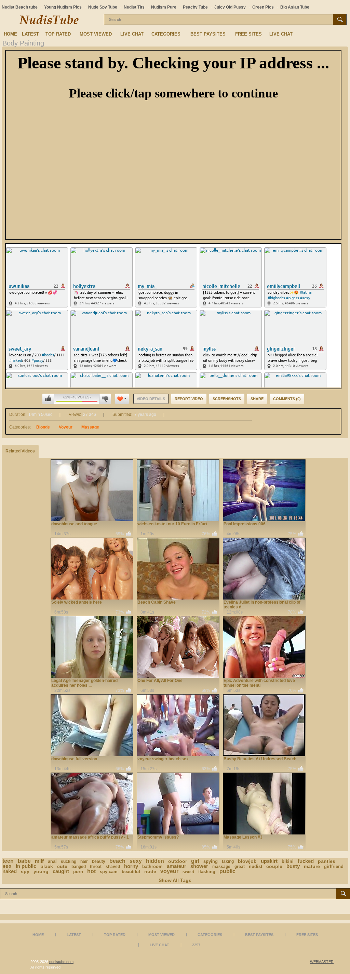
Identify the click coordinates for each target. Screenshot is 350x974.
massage (221, 866)
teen (8, 861)
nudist (255, 866)
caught (61, 871)
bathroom (152, 866)
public (227, 871)
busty (293, 866)
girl (195, 861)
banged (78, 866)
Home (10, 34)
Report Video (189, 399)
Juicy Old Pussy (230, 7)
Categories (165, 34)
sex (7, 866)
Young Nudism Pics (63, 7)
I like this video (48, 399)
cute (62, 866)
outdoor (177, 861)
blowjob (247, 861)
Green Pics (263, 7)
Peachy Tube (195, 7)
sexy (136, 861)
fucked (306, 861)
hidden (155, 861)
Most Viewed (96, 34)
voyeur (169, 871)
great (239, 866)
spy (25, 871)
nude (150, 871)
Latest (30, 34)
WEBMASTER (322, 962)
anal (52, 861)
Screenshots (227, 399)
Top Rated (58, 34)
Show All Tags (175, 880)
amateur (176, 866)
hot (91, 871)
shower (199, 866)
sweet (188, 871)
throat (96, 866)
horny (131, 866)
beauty (98, 861)
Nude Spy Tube (102, 7)
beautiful (131, 871)
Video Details (151, 399)
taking (228, 861)
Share (257, 399)
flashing (206, 871)
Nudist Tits (134, 7)
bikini (288, 861)
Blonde (43, 427)
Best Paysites (208, 34)
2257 (196, 945)
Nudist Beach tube (20, 7)
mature (312, 866)
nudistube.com (61, 962)
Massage (90, 427)
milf (39, 861)
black (46, 866)
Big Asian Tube (294, 7)
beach (117, 861)
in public (26, 866)
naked (9, 871)
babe (24, 861)
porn (78, 871)
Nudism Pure (163, 7)
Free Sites (248, 34)
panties (326, 861)
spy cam (109, 871)
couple (274, 866)
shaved (113, 866)
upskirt (269, 861)
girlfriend (334, 866)
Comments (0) (287, 399)
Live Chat (132, 34)
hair (84, 861)
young (41, 871)
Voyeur (65, 427)
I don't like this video (105, 399)
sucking (68, 861)
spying (210, 861)
